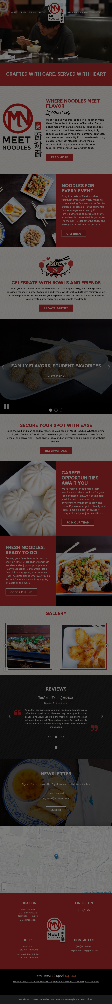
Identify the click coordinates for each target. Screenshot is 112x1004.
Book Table (56, 94)
